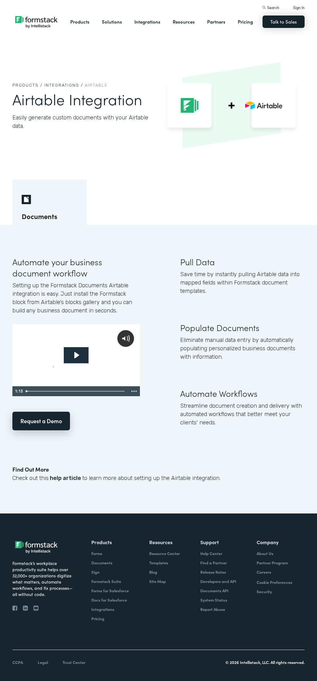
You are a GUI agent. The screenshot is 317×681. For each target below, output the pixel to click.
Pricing (245, 21)
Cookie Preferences (274, 582)
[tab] (49, 202)
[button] (80, 21)
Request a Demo (41, 421)
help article (65, 478)
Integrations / (63, 85)
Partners (216, 21)
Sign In (299, 7)
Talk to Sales (283, 21)
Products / (27, 85)
